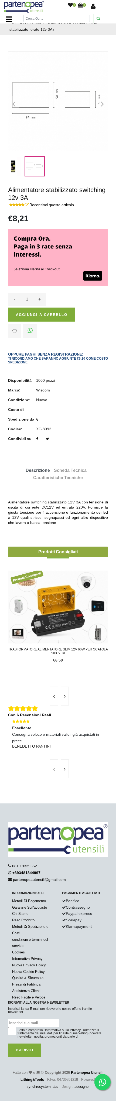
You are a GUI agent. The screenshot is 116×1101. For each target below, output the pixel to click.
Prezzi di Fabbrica (26, 984)
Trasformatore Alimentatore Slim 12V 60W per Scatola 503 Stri (58, 651)
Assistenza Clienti (26, 991)
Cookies (18, 952)
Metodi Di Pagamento (29, 901)
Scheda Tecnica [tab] (70, 470)
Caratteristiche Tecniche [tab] (58, 477)
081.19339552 (24, 866)
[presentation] (54, 696)
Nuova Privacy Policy (29, 965)
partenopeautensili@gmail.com (39, 879)
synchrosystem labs (42, 1087)
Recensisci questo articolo (51, 205)
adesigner (82, 1087)
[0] (70, 5)
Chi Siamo (20, 914)
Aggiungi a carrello (41, 315)
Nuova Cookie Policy (28, 972)
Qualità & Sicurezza (27, 978)
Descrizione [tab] (38, 470)
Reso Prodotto (23, 920)
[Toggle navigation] (9, 19)
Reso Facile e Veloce (28, 997)
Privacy (75, 1030)
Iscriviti (24, 1050)
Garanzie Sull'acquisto (29, 907)
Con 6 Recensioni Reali (29, 715)
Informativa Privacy (27, 959)
